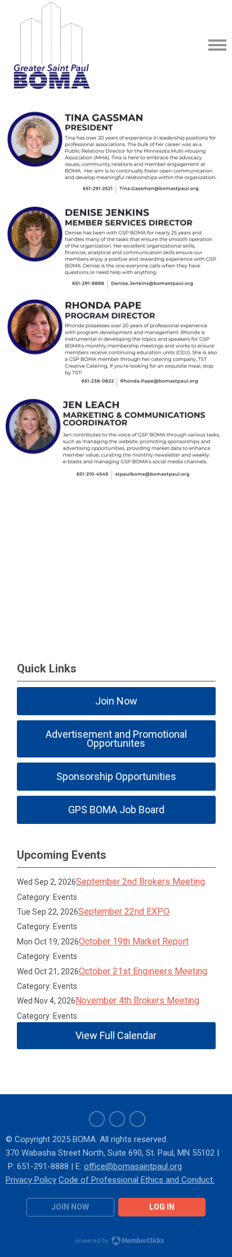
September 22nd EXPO (123, 911)
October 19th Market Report (134, 941)
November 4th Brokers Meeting (137, 1000)
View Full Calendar (116, 1035)
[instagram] (137, 1119)
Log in (162, 1206)
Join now (70, 1206)
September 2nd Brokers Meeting (140, 881)
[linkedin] (117, 1119)
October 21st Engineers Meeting (143, 971)
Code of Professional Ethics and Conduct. (137, 1180)
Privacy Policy (31, 1180)
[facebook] (97, 1119)
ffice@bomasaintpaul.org (135, 1166)
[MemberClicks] (51, 45)
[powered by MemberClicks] (116, 1241)
